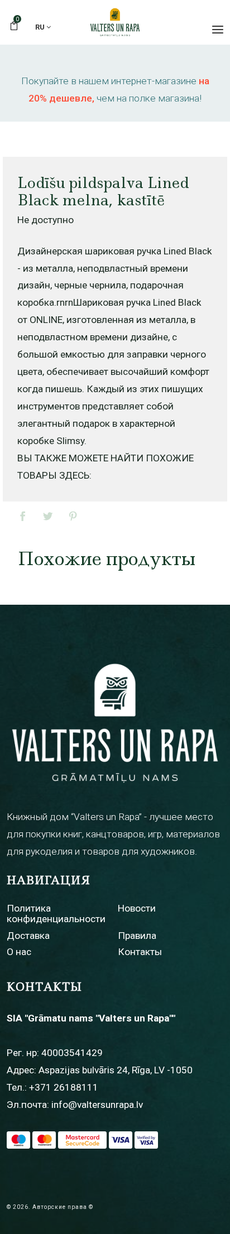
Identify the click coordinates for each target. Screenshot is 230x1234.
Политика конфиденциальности (56, 913)
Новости (137, 908)
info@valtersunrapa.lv (97, 1104)
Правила (137, 935)
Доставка (28, 935)
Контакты (140, 951)
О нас (19, 951)
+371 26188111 (63, 1087)
